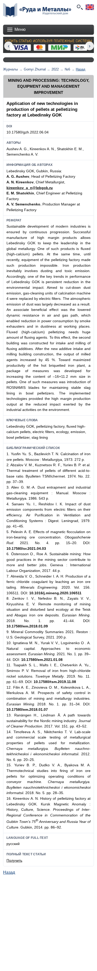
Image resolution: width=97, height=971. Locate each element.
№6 (67, 69)
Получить (14, 860)
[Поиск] (79, 7)
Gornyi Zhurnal (35, 69)
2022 (55, 69)
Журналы (10, 69)
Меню (20, 29)
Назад (80, 69)
